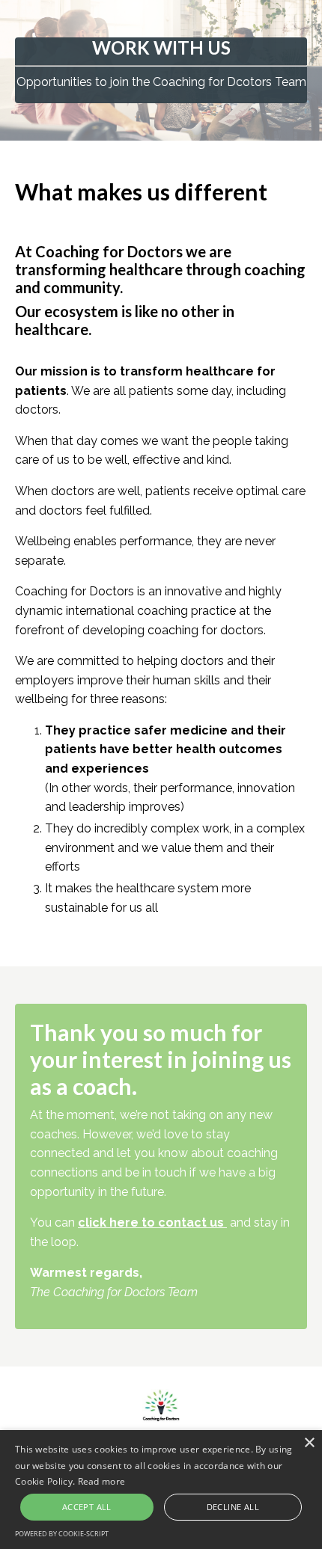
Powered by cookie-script (62, 1534)
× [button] (309, 1443)
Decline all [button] (233, 1506)
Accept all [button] (87, 1506)
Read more (102, 1481)
